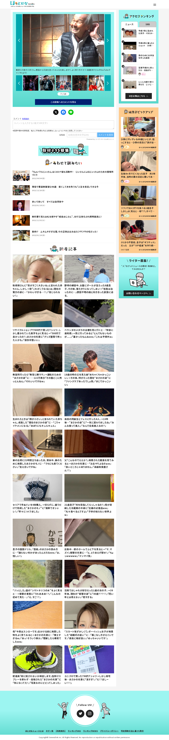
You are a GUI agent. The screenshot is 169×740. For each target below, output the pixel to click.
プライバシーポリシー (109, 731)
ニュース (129, 24)
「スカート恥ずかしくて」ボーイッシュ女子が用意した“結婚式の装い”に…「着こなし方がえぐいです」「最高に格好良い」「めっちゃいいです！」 (89, 635)
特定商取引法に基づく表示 (132, 731)
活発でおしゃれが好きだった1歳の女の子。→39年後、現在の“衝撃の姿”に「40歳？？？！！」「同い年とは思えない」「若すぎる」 (89, 594)
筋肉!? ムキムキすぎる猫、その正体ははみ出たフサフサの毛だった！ (65, 231)
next (108, 40)
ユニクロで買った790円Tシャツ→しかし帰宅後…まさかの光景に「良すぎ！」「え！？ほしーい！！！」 (87, 679)
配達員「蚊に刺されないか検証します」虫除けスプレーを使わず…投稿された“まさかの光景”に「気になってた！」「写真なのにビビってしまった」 (37, 679)
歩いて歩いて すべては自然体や (48, 201)
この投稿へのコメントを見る (63, 102)
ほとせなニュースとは (34, 731)
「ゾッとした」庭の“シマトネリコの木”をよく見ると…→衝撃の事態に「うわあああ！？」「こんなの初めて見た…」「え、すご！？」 (37, 594)
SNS (148, 24)
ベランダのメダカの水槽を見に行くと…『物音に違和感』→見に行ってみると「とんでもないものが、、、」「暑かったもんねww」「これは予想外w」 (88, 333)
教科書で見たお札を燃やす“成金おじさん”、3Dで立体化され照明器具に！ (67, 216)
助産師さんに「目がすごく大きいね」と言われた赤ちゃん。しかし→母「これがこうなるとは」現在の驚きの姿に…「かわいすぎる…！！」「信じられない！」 (37, 290)
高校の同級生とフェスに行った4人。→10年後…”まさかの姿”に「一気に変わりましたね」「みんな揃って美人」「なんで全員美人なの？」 (89, 422)
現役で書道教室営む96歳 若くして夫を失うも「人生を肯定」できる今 (65, 186)
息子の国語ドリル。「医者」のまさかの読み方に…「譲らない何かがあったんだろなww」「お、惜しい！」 (36, 552)
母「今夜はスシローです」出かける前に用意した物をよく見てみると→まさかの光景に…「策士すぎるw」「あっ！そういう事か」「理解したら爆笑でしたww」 (37, 636)
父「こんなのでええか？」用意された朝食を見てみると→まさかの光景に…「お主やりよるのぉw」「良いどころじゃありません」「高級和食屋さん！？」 (89, 465)
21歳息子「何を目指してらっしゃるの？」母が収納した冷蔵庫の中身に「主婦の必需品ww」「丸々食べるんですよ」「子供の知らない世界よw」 (88, 510)
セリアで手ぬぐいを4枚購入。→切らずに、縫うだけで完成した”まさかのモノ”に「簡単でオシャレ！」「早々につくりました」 (37, 508)
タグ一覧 (49, 731)
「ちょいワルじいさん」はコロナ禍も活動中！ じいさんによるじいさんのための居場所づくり (73, 173)
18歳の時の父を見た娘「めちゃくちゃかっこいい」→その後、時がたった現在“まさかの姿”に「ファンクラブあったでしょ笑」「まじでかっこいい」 (87, 379)
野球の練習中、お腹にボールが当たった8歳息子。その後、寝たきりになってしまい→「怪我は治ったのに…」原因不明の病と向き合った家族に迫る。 (88, 290)
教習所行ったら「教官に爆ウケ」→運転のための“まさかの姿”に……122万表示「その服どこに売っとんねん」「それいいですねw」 (37, 378)
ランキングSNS (74, 731)
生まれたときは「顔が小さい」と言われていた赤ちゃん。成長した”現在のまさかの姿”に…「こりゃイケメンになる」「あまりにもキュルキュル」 (37, 422)
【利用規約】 (61, 731)
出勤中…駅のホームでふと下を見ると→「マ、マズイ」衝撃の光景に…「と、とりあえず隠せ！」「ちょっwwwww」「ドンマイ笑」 (89, 552)
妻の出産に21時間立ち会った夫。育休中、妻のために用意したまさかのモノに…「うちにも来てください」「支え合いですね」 (37, 463)
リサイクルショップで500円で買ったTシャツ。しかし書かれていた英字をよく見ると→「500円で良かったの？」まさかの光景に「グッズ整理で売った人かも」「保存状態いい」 (37, 335)
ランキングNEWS (90, 731)
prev (19, 40)
